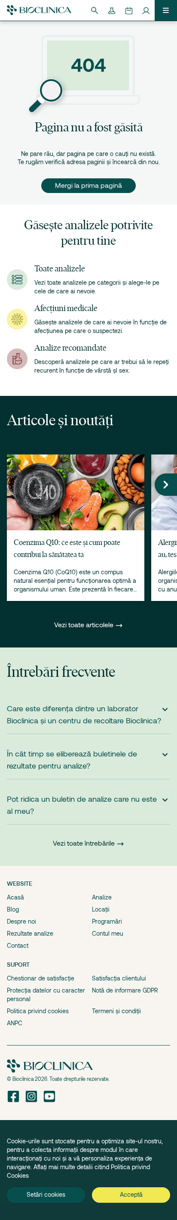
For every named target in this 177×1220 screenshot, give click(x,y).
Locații (101, 909)
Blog (13, 909)
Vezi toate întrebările (84, 843)
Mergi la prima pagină (88, 186)
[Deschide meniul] (166, 10)
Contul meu (107, 933)
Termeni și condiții (116, 1011)
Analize (102, 897)
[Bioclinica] (39, 10)
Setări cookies (46, 1194)
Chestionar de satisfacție (40, 978)
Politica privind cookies (38, 1011)
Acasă (15, 897)
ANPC (14, 1023)
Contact (17, 945)
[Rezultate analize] (111, 10)
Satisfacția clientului (119, 978)
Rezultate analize (30, 933)
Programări (107, 921)
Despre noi (21, 921)
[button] (166, 484)
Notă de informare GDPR (125, 990)
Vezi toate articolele (84, 625)
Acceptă (131, 1194)
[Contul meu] (146, 10)
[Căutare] (94, 10)
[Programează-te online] (128, 10)
